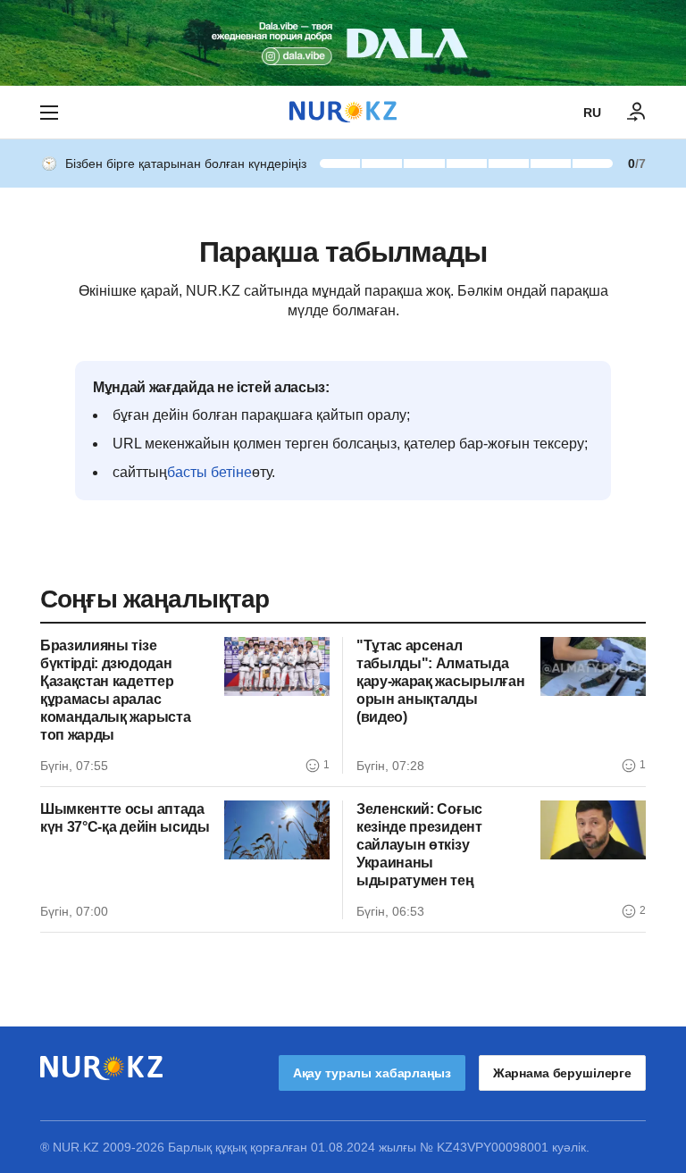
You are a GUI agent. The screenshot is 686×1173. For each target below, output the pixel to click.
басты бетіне (209, 472)
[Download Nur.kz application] (343, 43)
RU (592, 112)
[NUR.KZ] (343, 112)
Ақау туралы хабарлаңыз (372, 1073)
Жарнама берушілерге (562, 1073)
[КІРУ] (637, 112)
